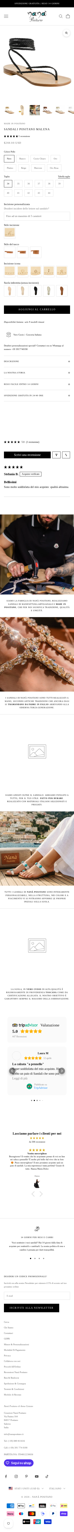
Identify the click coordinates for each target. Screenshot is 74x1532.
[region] (37, 1239)
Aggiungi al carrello (37, 309)
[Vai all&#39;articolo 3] (34, 110)
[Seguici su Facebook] (6, 1476)
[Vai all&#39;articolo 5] (60, 110)
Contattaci (8, 1333)
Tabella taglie (64, 176)
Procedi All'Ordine (12, 1366)
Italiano (55, 1488)
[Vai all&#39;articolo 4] (47, 110)
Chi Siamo (8, 1327)
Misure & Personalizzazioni (16, 1344)
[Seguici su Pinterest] (26, 1476)
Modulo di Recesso (12, 1394)
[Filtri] (56, 455)
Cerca (6, 1322)
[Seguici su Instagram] (16, 1476)
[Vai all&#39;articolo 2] (22, 110)
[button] (11, 136)
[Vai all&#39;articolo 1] (9, 110)
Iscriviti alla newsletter (31, 1308)
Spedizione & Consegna (15, 1383)
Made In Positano (14, 123)
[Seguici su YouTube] (37, 1476)
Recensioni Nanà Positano (15, 1372)
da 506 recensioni (37, 1142)
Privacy (7, 1355)
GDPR (7, 1338)
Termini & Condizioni (14, 1389)
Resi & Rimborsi (11, 1378)
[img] (37, 1138)
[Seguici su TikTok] (47, 1476)
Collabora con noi (12, 1361)
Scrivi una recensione (27, 455)
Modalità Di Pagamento (14, 1350)
